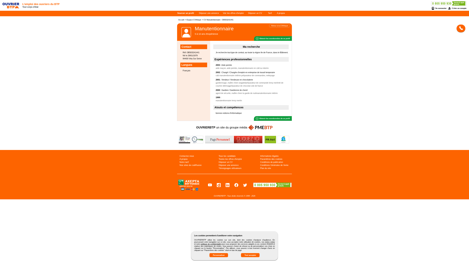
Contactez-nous (187, 156)
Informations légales (269, 156)
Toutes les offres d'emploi (230, 159)
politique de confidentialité (211, 244)
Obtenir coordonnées (274, 38)
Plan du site (265, 168)
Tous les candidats (227, 156)
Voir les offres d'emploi (233, 13)
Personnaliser (219, 255)
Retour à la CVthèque (279, 26)
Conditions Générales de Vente (274, 165)
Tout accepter (250, 255)
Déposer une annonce (209, 13)
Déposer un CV (255, 13)
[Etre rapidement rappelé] (460, 28)
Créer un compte (459, 8)
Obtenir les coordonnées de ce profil (274, 118)
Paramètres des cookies (271, 159)
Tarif (270, 13)
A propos (281, 13)
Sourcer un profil (185, 13)
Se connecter (441, 8)
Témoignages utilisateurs (230, 168)
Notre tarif (184, 162)
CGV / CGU (270, 242)
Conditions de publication (271, 162)
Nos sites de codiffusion (191, 165)
